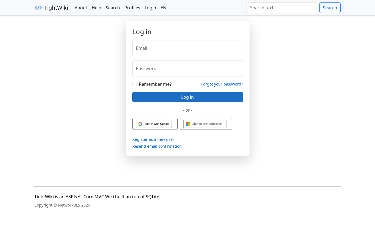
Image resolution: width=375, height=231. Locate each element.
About (81, 8)
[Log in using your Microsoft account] (206, 124)
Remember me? (155, 84)
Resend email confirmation (157, 146)
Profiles (132, 8)
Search (113, 8)
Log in (187, 97)
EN (163, 8)
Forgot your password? (222, 84)
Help (96, 8)
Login (150, 8)
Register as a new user (153, 139)
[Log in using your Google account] (155, 124)
